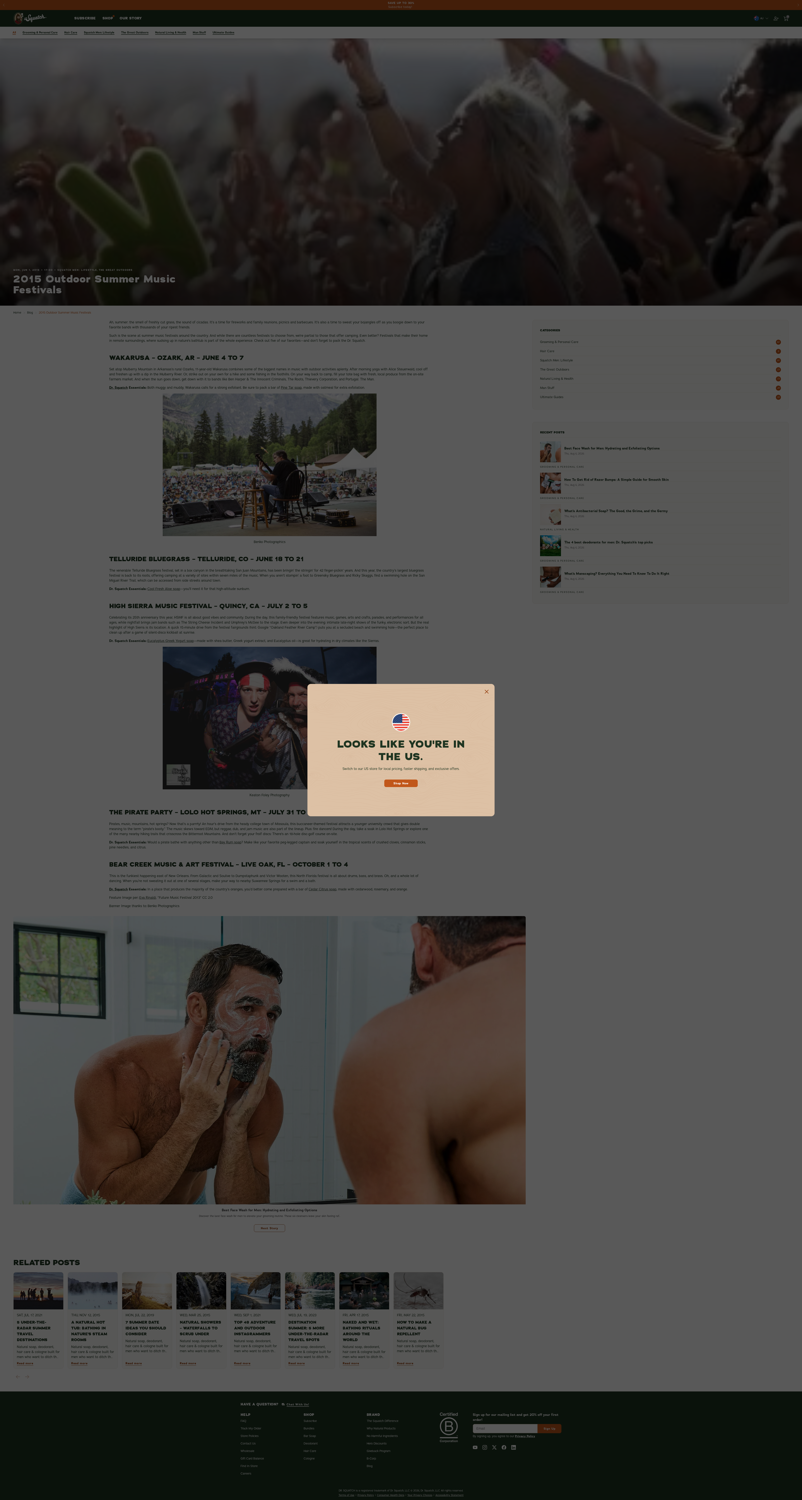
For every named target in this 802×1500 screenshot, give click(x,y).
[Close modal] (486, 691)
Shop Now (401, 783)
